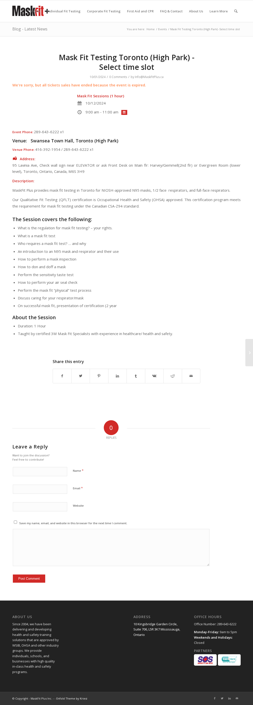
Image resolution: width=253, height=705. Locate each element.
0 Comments (118, 77)
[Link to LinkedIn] (229, 698)
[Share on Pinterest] (99, 376)
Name (78, 470)
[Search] (236, 11)
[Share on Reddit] (173, 376)
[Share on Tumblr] (136, 376)
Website (78, 505)
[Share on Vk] (154, 376)
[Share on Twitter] (81, 376)
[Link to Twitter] (222, 698)
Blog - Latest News (29, 29)
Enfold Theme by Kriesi (71, 698)
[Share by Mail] (191, 376)
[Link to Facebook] (214, 698)
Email (78, 488)
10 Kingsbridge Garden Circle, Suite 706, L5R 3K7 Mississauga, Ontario (156, 629)
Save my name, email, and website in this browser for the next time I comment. (73, 523)
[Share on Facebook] (62, 376)
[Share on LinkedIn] (117, 376)
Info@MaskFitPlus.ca (149, 77)
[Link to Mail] (237, 698)
